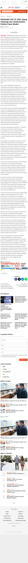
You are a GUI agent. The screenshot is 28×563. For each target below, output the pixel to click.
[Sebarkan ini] (15, 279)
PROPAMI (5, 369)
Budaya (8, 495)
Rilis (7, 403)
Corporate (8, 409)
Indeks (7, 511)
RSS (14, 526)
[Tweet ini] (19, 279)
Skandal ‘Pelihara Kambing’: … (16, 473)
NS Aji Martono (7, 371)
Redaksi (20, 514)
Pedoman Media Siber (20, 520)
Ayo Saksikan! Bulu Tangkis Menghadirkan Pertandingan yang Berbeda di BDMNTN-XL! (6, 307)
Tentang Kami (7, 518)
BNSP (4, 366)
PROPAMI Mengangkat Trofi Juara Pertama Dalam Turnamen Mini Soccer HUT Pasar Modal (21, 316)
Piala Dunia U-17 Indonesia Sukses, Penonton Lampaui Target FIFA (6, 316)
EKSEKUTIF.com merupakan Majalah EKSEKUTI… (15, 485)
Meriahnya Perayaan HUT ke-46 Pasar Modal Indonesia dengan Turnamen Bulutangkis (6, 325)
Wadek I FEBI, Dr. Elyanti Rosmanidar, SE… (14, 480)
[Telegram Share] (22, 279)
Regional (9, 478)
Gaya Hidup (9, 472)
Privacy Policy (7, 516)
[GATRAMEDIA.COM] (14, 7)
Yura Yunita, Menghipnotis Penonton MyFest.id (21, 285)
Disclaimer (20, 516)
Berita (8, 483)
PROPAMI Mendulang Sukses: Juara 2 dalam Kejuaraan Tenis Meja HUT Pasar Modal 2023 (21, 325)
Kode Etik (20, 511)
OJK (4, 374)
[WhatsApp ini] (25, 279)
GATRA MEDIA (14, 32)
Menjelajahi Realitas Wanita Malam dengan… (15, 497)
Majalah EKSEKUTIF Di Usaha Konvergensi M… (15, 411)
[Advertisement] (14, 549)
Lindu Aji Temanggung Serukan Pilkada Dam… (16, 491)
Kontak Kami (21, 518)
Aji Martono (6, 377)
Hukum (2, 399)
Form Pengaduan (7, 520)
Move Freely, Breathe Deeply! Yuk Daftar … (16, 405)
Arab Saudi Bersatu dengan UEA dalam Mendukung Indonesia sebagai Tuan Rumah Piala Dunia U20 (21, 299)
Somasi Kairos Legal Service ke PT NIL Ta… (14, 401)
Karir (7, 514)
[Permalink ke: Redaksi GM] (2, 27)
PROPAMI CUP (4, 273)
